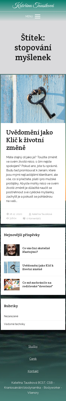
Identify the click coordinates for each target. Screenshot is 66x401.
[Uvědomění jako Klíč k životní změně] (12, 267)
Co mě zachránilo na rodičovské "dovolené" (37, 284)
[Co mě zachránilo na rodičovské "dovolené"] (12, 285)
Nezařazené (11, 316)
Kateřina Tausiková (33, 6)
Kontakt (33, 371)
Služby (33, 346)
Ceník (33, 359)
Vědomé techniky (14, 324)
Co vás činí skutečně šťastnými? (36, 250)
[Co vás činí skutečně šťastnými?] (12, 250)
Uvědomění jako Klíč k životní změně (29, 140)
